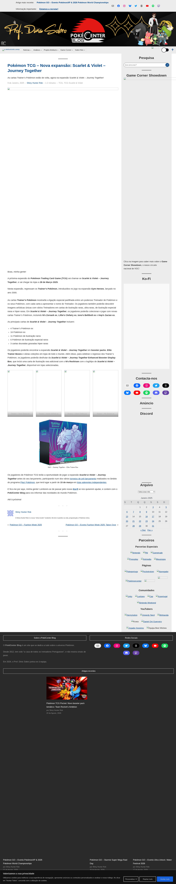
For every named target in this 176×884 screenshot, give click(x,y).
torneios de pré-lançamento (83, 479)
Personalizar (130, 879)
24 (153, 521)
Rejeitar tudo (148, 879)
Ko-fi (75, 489)
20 (127, 521)
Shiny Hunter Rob (35, 83)
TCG (61, 83)
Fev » (150, 530)
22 (140, 521)
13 (127, 516)
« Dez (143, 530)
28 (133, 526)
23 (146, 521)
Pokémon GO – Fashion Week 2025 (26, 525)
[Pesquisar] (167, 65)
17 (153, 516)
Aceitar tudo (165, 879)
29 (140, 526)
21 (133, 521)
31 (153, 526)
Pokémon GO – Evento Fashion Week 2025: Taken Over (91, 525)
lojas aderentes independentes (91, 482)
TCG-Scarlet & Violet (73, 83)
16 (146, 516)
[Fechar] (173, 872)
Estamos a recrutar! (48, 9)
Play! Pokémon (27, 482)
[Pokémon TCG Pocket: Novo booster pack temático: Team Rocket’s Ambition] (66, 688)
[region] (88, 877)
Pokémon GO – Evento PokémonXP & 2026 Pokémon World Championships (72, 2)
